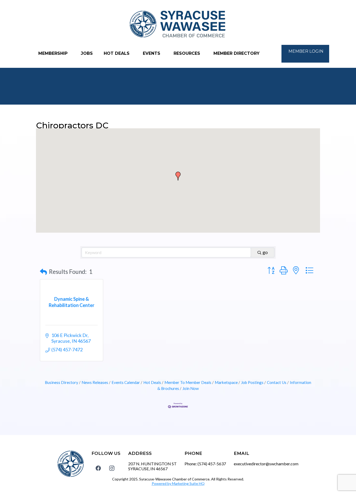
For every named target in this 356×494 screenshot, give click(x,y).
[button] (178, 176)
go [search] (265, 252)
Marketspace (226, 382)
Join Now (190, 388)
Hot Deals (152, 382)
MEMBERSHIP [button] (53, 53)
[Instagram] (112, 468)
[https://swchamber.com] (178, 24)
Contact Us (276, 382)
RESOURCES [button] (187, 53)
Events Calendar (126, 382)
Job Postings (252, 382)
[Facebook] (98, 468)
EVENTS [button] (152, 53)
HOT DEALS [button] (117, 53)
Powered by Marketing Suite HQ (178, 483)
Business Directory (61, 382)
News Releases (95, 382)
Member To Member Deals (187, 382)
